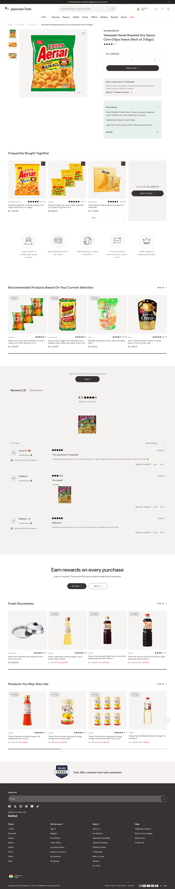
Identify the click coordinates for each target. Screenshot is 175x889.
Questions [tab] (36, 391)
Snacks (11, 838)
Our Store (97, 866)
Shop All (160, 288)
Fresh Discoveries (21, 603)
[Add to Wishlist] (83, 33)
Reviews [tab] (18, 391)
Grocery (56, 17)
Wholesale (54, 861)
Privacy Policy (121, 886)
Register (53, 833)
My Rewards (55, 856)
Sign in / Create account (117, 92)
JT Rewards (97, 852)
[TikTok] (37, 806)
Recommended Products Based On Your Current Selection (50, 287)
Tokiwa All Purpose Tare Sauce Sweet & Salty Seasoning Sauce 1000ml (146, 658)
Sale (132, 17)
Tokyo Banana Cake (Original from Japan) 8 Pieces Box (106, 206)
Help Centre (140, 838)
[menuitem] (43, 17)
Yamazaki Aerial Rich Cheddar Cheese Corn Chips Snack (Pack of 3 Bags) (26, 206)
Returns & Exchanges (143, 833)
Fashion (104, 17)
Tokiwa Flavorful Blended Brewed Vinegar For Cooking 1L (147, 737)
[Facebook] (9, 806)
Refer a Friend (98, 856)
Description (111, 107)
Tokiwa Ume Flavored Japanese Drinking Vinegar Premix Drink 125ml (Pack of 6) (105, 737)
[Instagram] (20, 806)
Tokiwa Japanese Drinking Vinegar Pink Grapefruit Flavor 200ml (24, 737)
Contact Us (139, 842)
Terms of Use (109, 886)
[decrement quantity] (110, 60)
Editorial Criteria (99, 847)
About (124, 17)
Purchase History (57, 847)
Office (94, 17)
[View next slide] (82, 92)
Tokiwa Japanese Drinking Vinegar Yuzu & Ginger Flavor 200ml (65, 658)
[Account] (156, 9)
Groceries (12, 833)
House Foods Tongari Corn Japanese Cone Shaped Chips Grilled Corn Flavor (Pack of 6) (66, 342)
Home (85, 17)
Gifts (10, 861)
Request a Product (58, 852)
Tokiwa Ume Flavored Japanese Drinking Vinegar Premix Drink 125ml (65, 737)
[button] (110, 44)
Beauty (66, 17)
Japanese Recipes (100, 842)
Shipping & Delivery (143, 829)
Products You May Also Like (28, 684)
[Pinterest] (26, 806)
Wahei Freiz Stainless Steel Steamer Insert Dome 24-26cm (25, 658)
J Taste (11, 829)
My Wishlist (55, 838)
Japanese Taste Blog (101, 838)
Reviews (96, 861)
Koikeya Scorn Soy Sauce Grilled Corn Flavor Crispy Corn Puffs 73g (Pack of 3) (26, 342)
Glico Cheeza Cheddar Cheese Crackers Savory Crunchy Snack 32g (144, 342)
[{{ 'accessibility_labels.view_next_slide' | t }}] (166, 720)
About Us (96, 829)
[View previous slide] (75, 92)
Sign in (87, 379)
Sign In (53, 829)
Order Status (55, 842)
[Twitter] (15, 806)
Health (76, 17)
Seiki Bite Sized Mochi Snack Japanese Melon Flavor (106, 342)
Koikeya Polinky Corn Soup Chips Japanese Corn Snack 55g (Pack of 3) (66, 206)
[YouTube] (32, 806)
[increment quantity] (155, 60)
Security (131, 886)
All (44, 17)
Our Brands (97, 833)
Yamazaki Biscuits (111, 30)
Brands (114, 17)
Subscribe (163, 799)
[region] (87, 424)
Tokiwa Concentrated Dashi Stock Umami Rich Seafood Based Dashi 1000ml (107, 657)
